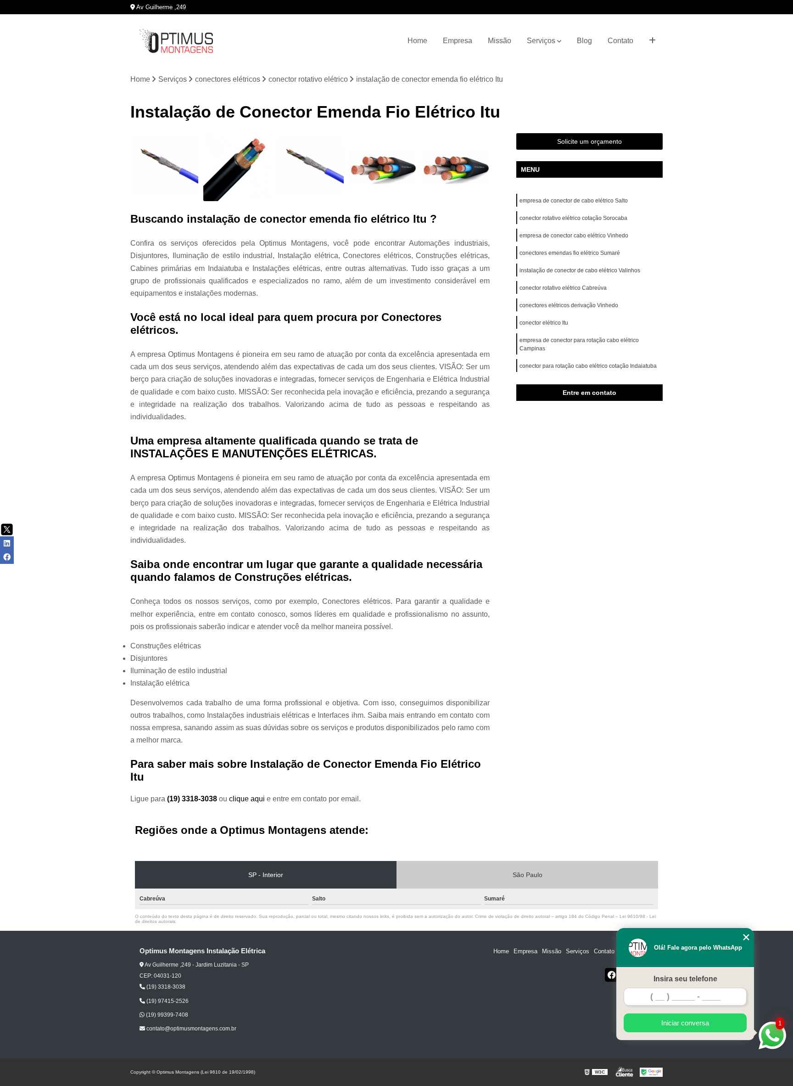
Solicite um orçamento (589, 141)
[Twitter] (7, 529)
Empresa (457, 41)
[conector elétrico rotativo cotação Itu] (455, 167)
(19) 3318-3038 (193, 799)
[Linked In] (7, 543)
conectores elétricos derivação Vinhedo (569, 305)
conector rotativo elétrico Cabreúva (563, 288)
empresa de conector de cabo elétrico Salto (573, 200)
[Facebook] (612, 975)
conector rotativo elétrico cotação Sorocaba (573, 218)
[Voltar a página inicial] (176, 41)
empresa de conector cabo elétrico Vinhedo (574, 235)
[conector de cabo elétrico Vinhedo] (164, 167)
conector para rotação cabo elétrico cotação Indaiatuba (588, 366)
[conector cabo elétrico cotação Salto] (310, 167)
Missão (499, 41)
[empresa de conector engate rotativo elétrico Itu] (383, 167)
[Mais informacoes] (652, 41)
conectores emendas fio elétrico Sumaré (569, 253)
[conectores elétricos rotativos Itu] (237, 167)
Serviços (541, 41)
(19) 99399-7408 (166, 1015)
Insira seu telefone (685, 979)
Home (417, 41)
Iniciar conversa (685, 1023)
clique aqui (247, 799)
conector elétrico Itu (544, 323)
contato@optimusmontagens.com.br (190, 1028)
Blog (584, 41)
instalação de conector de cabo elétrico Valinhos (580, 270)
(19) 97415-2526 (167, 1001)
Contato (620, 41)
